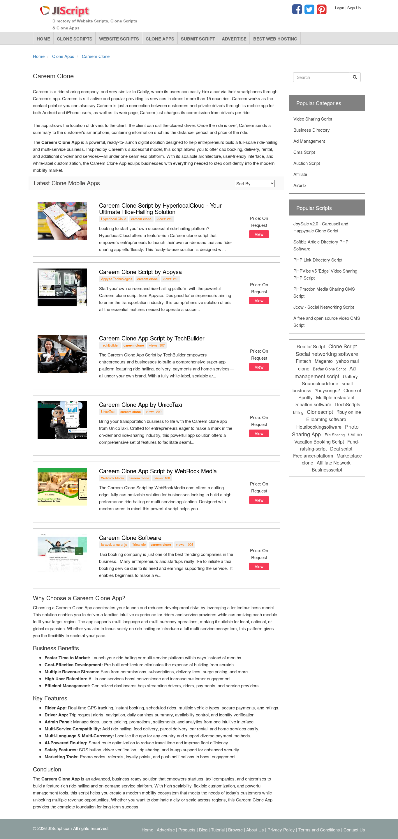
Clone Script (342, 346)
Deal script (341, 448)
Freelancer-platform (313, 455)
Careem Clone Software (130, 537)
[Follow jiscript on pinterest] (320, 12)
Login (339, 7)
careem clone (141, 219)
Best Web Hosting (275, 39)
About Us (255, 829)
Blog (203, 829)
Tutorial (218, 829)
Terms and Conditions (319, 829)
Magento (324, 361)
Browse (235, 829)
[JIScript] (65, 9)
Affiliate (300, 174)
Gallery (350, 376)
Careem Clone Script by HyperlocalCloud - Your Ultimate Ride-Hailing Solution (160, 208)
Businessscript (327, 469)
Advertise (234, 39)
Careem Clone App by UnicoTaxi (140, 404)
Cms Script (304, 152)
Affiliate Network (334, 462)
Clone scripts (74, 39)
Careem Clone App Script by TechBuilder (152, 338)
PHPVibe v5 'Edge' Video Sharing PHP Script (325, 274)
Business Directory (311, 130)
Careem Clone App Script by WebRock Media (158, 471)
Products (187, 829)
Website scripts (119, 39)
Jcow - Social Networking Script (323, 307)
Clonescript (320, 411)
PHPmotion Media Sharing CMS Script (324, 292)
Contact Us (354, 829)
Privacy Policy (281, 829)
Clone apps (160, 39)
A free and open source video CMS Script (326, 321)
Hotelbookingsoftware (318, 426)
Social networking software (327, 353)
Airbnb (299, 185)
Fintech (303, 361)
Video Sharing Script (312, 119)
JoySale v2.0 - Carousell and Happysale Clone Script (320, 227)
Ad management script (325, 372)
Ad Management (309, 141)
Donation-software (312, 404)
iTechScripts (347, 404)
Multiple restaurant (335, 397)
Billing (298, 412)
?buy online (349, 412)
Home (43, 39)
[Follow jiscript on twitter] (308, 12)
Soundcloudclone (320, 383)
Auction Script (306, 163)
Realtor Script (311, 346)
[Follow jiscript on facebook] (297, 12)
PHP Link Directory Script (317, 260)
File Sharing (335, 434)
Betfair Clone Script (329, 369)
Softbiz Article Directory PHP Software (320, 245)
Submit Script (198, 39)
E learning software (326, 419)
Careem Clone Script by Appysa (140, 271)
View (259, 234)
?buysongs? (327, 390)
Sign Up (354, 7)
